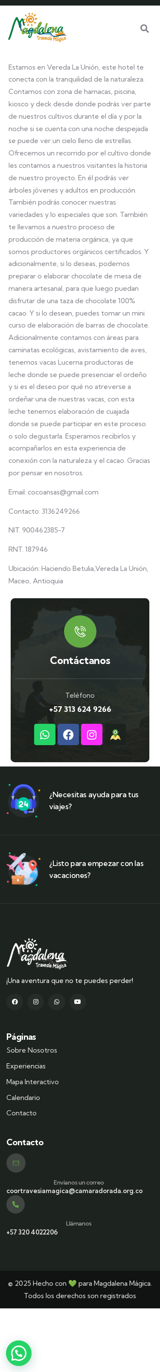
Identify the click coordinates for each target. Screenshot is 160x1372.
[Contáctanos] (80, 631)
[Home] (37, 27)
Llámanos (79, 1223)
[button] (19, 1353)
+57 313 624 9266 (80, 709)
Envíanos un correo (79, 1182)
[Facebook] (68, 734)
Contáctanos (80, 660)
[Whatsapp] (44, 734)
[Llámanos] (15, 1204)
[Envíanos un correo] (16, 1163)
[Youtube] (78, 1002)
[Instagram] (91, 734)
